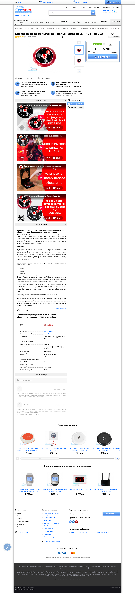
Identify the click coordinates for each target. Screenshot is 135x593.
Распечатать (116, 34)
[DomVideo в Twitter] (70, 521)
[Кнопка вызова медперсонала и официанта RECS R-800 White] (78, 438)
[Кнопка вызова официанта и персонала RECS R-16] (53, 438)
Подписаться (111, 514)
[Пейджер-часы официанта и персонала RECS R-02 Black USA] (55, 479)
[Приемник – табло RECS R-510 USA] (80, 479)
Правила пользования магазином (71, 579)
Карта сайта (57, 579)
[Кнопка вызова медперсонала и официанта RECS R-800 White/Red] (28, 438)
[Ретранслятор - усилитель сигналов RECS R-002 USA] (105, 479)
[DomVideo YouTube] (76, 521)
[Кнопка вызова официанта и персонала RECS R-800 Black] (104, 438)
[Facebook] (73, 521)
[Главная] (16, 28)
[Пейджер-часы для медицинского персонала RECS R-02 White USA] (29, 479)
